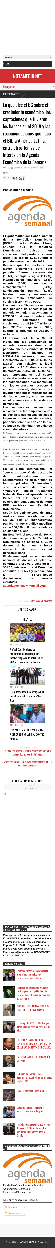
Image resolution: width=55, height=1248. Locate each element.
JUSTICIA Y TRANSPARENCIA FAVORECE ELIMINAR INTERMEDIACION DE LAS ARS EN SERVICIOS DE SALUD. (34, 1043)
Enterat (26, 168)
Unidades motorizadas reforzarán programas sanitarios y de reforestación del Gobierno (32, 974)
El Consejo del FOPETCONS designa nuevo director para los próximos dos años (34, 1026)
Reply (7, 168)
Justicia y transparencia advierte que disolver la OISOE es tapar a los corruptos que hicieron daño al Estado (34, 1130)
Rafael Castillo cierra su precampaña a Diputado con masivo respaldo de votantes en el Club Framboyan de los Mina (26, 655)
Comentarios (14, 1213)
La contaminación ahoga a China (32, 1091)
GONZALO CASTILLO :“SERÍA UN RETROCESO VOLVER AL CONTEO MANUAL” (27, 734)
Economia (18, 168)
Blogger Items (43, 1242)
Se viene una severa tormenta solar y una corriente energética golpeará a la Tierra (27, 752)
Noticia (41, 168)
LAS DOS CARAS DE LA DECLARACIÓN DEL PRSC (34, 1059)
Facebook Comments (28, 789)
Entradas (12, 1207)
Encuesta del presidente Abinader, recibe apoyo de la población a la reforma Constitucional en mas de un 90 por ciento (34, 993)
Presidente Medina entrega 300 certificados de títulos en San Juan (27, 696)
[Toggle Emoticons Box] (4, 794)
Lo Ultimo (34, 168)
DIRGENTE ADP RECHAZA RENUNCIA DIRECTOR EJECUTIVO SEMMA (33, 1008)
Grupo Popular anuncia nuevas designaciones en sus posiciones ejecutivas (28, 763)
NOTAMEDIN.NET (27, 76)
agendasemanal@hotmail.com (24, 585)
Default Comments (28, 785)
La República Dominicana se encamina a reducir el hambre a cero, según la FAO (34, 1077)
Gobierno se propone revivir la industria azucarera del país (30, 1109)
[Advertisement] (27, 27)
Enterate (11, 94)
